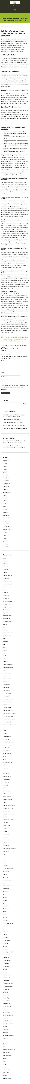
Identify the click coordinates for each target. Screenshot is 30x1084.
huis (4, 727)
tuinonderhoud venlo (8, 983)
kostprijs (5, 765)
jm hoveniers (6, 739)
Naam (2, 372)
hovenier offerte (6, 696)
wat (4, 1061)
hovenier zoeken (7, 704)
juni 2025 (5, 501)
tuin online (5, 943)
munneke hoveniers (7, 799)
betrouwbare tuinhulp (18, 335)
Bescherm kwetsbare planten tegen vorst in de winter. (16, 143)
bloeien (24, 335)
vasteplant (5, 1032)
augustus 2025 (6, 495)
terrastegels (5, 920)
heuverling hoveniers (8, 667)
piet (4, 854)
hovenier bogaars (7, 679)
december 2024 (6, 518)
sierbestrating (6, 888)
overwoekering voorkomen (6, 339)
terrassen (5, 917)
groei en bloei (15, 337)
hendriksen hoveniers (8, 664)
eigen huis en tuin (7, 610)
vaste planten (6, 1029)
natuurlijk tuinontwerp (8, 808)
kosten (4, 759)
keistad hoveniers (7, 745)
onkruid (26, 337)
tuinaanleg (5, 949)
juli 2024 (5, 532)
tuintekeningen (6, 1000)
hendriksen (5, 661)
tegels (4, 911)
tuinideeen (5, 972)
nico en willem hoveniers (8, 819)
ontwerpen (5, 837)
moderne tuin (6, 791)
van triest (5, 1026)
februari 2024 (6, 547)
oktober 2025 (6, 489)
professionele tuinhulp (21, 339)
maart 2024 (5, 544)
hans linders (6, 656)
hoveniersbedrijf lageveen (9, 719)
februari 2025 (6, 512)
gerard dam (5, 630)
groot (4, 644)
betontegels (5, 569)
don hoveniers (6, 595)
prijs (4, 857)
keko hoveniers (6, 748)
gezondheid (6, 337)
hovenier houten (7, 693)
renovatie (5, 874)
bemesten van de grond (8, 335)
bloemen (5, 572)
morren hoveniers (7, 796)
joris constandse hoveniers (9, 742)
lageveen (5, 771)
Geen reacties (9, 26)
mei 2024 (5, 538)
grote (4, 647)
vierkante (5, 1044)
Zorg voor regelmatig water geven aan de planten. (15, 131)
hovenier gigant (6, 684)
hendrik (4, 658)
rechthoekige (6, 871)
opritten (5, 842)
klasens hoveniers (7, 753)
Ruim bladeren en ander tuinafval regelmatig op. (15, 151)
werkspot (5, 1067)
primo (4, 863)
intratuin (5, 733)
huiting (4, 730)
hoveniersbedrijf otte (8, 722)
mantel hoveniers (7, 779)
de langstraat (6, 587)
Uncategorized (6, 1003)
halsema (5, 650)
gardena (5, 624)
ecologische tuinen (7, 607)
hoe (4, 670)
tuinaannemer (6, 954)
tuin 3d (4, 929)
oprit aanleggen (6, 840)
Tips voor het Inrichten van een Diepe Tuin (12, 419)
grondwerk (5, 641)
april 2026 (5, 472)
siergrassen (5, 891)
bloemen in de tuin (7, 575)
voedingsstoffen (16, 340)
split (4, 903)
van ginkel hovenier (7, 1021)
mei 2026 (5, 469)
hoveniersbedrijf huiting (8, 716)
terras (4, 914)
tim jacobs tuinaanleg (8, 923)
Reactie (3, 360)
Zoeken (5, 400)
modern (5, 788)
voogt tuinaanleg (7, 1055)
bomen (2, 337)
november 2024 (6, 521)
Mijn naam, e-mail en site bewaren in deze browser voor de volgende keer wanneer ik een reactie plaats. (14, 386)
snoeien (2, 340)
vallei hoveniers (6, 1012)
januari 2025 (6, 515)
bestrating (5, 566)
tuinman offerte (6, 977)
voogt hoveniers (6, 1052)
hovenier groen (6, 690)
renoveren (5, 877)
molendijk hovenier (7, 794)
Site (2, 381)
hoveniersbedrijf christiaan (9, 713)
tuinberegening (6, 963)
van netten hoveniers (8, 1023)
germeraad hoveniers (8, 633)
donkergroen (6, 598)
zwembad (5, 1075)
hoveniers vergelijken (8, 710)
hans (4, 653)
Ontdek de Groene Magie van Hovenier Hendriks (14, 425)
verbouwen (5, 1038)
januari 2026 (6, 480)
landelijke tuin (6, 773)
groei (11, 337)
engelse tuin (6, 612)
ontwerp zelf (6, 834)
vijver (4, 1046)
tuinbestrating (6, 966)
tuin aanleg (5, 931)
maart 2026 (5, 475)
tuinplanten (5, 992)
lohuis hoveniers (7, 776)
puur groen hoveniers (8, 868)
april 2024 (5, 541)
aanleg (4, 558)
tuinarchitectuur (6, 960)
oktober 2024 (6, 524)
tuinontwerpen (6, 989)
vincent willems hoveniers (9, 1049)
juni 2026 (5, 466)
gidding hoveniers (7, 635)
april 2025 (5, 506)
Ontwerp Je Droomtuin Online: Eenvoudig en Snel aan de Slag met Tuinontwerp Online (14, 415)
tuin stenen (5, 946)
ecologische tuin (7, 604)
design (4, 589)
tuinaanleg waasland (8, 952)
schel (4, 883)
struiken (6, 340)
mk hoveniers (6, 782)
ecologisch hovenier (7, 601)
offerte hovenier (6, 825)
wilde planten (6, 1072)
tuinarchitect (6, 957)
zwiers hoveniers (7, 1078)
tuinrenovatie (6, 995)
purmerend (5, 865)
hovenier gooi (6, 687)
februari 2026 (6, 478)
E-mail (3, 377)
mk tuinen (5, 785)
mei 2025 (5, 503)
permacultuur (6, 851)
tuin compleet (6, 934)
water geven (22, 340)
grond (19, 337)
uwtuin (4, 1009)
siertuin (4, 894)
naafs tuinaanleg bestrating (9, 805)
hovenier (5, 676)
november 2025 (6, 486)
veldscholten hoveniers (8, 1035)
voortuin (5, 1058)
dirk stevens (5, 592)
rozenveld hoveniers (7, 880)
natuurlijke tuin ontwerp (8, 814)
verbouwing (5, 1041)
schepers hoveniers (7, 885)
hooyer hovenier (6, 673)
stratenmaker (6, 908)
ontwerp (5, 831)
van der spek (6, 1018)
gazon (4, 627)
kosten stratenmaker (7, 762)
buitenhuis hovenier (7, 581)
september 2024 (6, 526)
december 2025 (6, 483)
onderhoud (5, 828)
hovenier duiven (6, 681)
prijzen (4, 860)
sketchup (5, 897)
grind (4, 638)
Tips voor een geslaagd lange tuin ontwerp (13, 422)
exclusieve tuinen (7, 615)
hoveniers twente (7, 707)
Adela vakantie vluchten (8, 446)
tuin (4, 926)
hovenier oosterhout (7, 699)
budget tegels (6, 578)
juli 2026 (5, 463)
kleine (4, 756)
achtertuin (5, 561)
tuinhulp (10, 340)
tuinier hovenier (6, 975)
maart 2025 (5, 509)
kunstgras (5, 768)
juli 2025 (5, 498)
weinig (4, 1064)
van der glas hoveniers (8, 1015)
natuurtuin (5, 817)
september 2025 (6, 492)
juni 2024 (5, 535)
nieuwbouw (5, 822)
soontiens (5, 900)
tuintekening (6, 998)
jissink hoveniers (7, 736)
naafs (4, 802)
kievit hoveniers (6, 750)
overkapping (6, 845)
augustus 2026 (6, 460)
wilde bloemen (6, 1069)
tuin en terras (6, 937)
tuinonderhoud (6, 980)
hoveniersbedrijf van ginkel (9, 725)
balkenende (5, 564)
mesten (22, 337)
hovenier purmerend (7, 702)
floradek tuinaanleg (7, 621)
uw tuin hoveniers (7, 1006)
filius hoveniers (6, 618)
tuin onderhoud (6, 940)
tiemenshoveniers (7, 440)
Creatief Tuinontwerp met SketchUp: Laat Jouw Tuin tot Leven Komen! (15, 429)
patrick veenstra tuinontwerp (9, 848)
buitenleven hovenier (8, 584)
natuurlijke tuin (6, 811)
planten (14, 339)
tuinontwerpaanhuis (7, 986)
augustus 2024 (6, 529)
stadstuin (5, 906)
